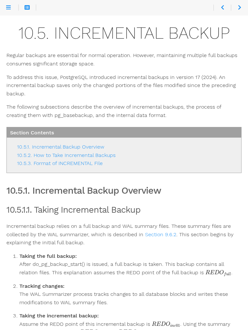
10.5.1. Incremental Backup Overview (60, 147)
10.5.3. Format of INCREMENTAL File (60, 163)
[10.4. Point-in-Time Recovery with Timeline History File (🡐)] (222, 8)
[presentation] (218, 273)
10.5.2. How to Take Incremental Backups (66, 155)
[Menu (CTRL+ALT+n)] (8, 8)
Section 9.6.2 (160, 234)
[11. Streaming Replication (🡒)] (239, 8)
